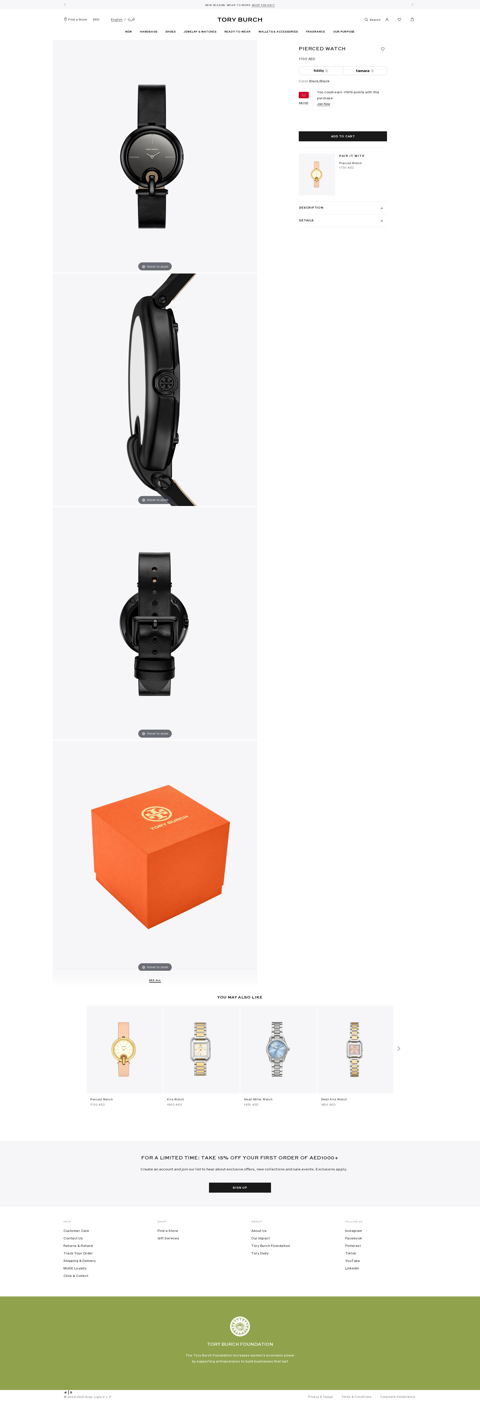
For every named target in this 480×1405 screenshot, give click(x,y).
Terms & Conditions (357, 1396)
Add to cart (343, 136)
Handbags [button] (149, 32)
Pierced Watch (350, 163)
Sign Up (240, 1187)
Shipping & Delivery (80, 1261)
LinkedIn (352, 1268)
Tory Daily (259, 1253)
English (116, 19)
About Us (258, 1231)
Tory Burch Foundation (270, 1246)
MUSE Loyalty (75, 1268)
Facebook (353, 1238)
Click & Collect (76, 1276)
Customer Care (76, 1231)
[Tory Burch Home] (240, 19)
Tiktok (350, 1253)
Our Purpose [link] (344, 32)
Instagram (353, 1231)
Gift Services (168, 1238)
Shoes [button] (171, 32)
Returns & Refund (78, 1246)
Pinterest (353, 1246)
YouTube (352, 1261)
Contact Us (73, 1238)
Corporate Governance (397, 1396)
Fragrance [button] (315, 32)
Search (375, 20)
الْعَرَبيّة (131, 19)
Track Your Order (78, 1253)
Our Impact (260, 1238)
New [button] (128, 32)
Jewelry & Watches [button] (200, 32)
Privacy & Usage (320, 1396)
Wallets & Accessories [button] (278, 32)
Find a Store (77, 19)
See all (155, 980)
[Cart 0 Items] (410, 21)
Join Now (323, 104)
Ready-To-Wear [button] (237, 32)
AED (96, 19)
